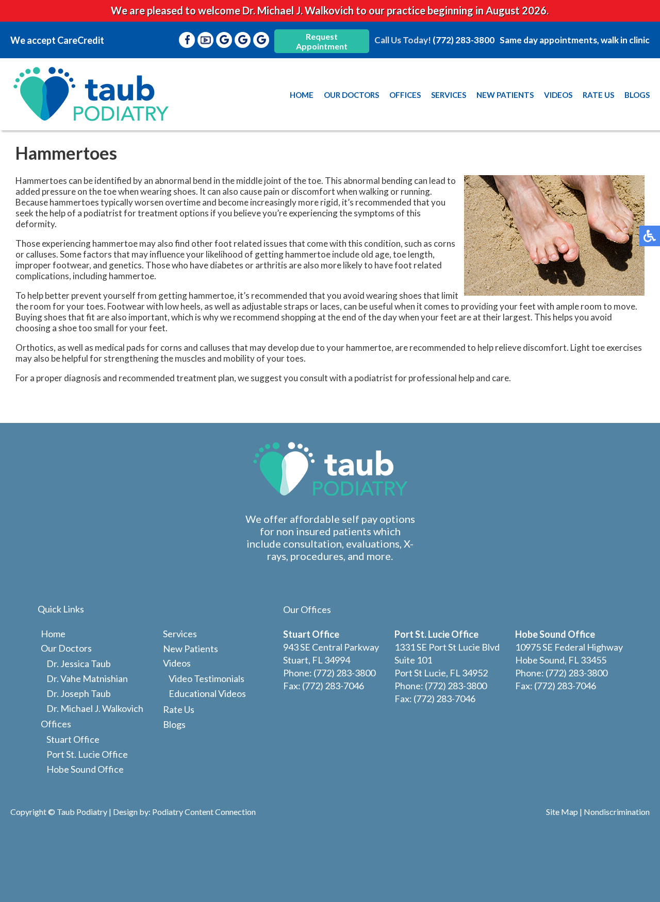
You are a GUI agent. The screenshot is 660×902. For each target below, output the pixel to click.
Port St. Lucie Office (87, 754)
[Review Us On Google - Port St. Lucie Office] (243, 40)
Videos (558, 94)
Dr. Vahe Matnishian (87, 678)
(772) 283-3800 (463, 40)
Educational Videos (207, 693)
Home (302, 94)
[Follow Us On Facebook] (187, 40)
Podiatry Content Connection (204, 811)
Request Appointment (322, 41)
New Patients (505, 94)
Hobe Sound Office (85, 769)
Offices (405, 94)
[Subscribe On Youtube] (206, 40)
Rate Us (598, 94)
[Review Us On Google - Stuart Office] (224, 40)
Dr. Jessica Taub (78, 663)
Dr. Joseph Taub (78, 693)
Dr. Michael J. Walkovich (94, 708)
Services (448, 94)
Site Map (562, 811)
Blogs (637, 94)
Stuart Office (73, 739)
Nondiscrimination (617, 811)
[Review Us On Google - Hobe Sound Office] (261, 40)
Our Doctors (351, 94)
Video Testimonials (206, 678)
